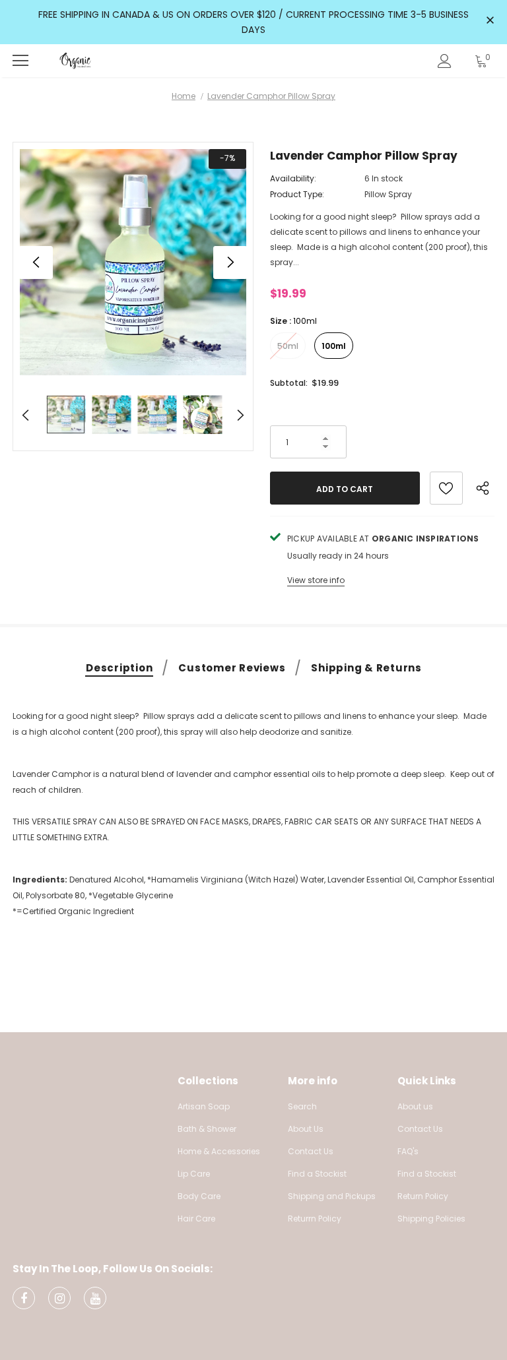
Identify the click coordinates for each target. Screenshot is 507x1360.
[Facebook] (24, 1298)
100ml (333, 346)
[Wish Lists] (446, 488)
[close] (489, 21)
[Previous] (36, 262)
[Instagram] (59, 1298)
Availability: (293, 178)
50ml (287, 346)
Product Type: (297, 194)
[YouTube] (95, 1298)
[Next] (229, 262)
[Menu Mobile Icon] (20, 61)
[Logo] (75, 60)
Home (183, 96)
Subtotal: (289, 382)
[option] (133, 262)
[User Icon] (445, 61)
